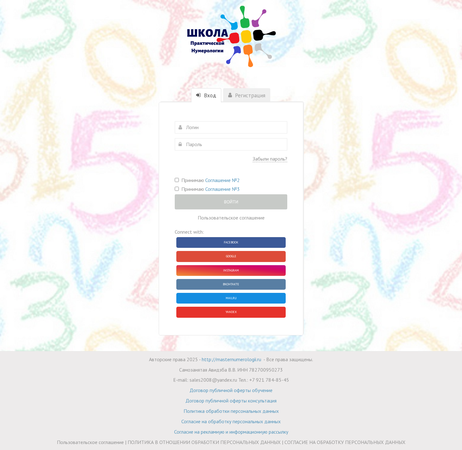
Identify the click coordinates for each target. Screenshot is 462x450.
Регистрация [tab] (249, 95)
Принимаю (209, 180)
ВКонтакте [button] (231, 284)
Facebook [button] (231, 242)
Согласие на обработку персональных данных (231, 421)
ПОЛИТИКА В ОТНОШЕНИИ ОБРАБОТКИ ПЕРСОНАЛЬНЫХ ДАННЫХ (204, 442)
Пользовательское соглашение (231, 217)
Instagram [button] (231, 270)
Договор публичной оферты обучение (231, 390)
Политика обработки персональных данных (231, 411)
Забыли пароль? (270, 159)
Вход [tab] (209, 95)
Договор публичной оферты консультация (231, 400)
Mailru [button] (231, 298)
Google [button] (231, 256)
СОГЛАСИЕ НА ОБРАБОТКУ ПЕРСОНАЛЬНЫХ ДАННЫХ (344, 442)
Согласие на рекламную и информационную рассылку (231, 432)
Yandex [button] (231, 312)
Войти (231, 202)
